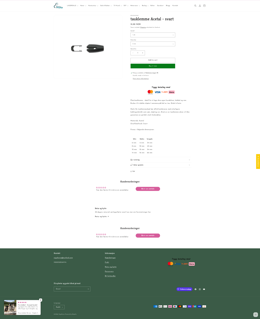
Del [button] (134, 171)
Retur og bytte (101, 216)
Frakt (107, 262)
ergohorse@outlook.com (63, 258)
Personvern (109, 271)
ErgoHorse (62, 314)
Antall (132, 31)
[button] (72, 6)
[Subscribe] (88, 289)
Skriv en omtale (147, 189)
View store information (141, 78)
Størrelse (133, 40)
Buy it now (153, 66)
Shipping (143, 27)
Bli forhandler (110, 276)
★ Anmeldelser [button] (258, 161)
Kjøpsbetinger (110, 258)
